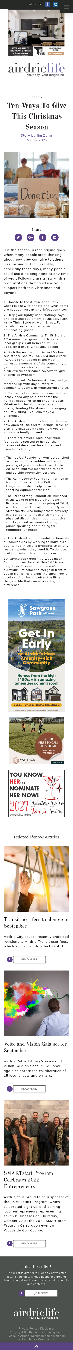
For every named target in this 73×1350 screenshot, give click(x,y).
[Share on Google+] (30, 237)
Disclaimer (47, 1328)
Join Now (41, 1293)
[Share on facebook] (42, 237)
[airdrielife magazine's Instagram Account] (55, 4)
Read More (29, 959)
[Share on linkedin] (55, 237)
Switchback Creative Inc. (39, 1339)
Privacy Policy (28, 1328)
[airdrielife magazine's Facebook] (47, 4)
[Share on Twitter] (18, 237)
